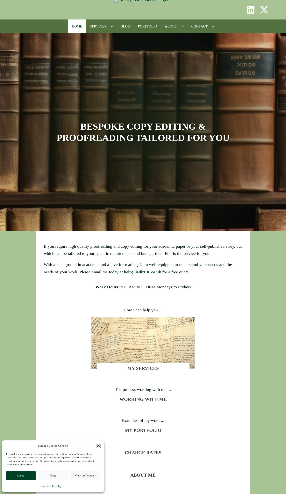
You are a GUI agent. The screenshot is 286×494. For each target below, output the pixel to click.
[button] (98, 446)
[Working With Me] (143, 403)
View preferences (85, 475)
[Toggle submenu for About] (182, 26)
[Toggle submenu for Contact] (213, 26)
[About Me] (143, 479)
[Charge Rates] (143, 456)
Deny (53, 475)
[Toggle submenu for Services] (112, 26)
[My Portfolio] (143, 434)
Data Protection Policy (51, 486)
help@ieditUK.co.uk (142, 272)
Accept (21, 475)
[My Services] (143, 347)
